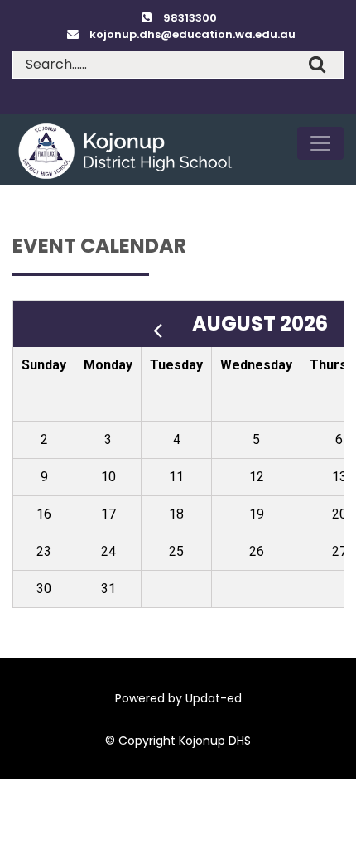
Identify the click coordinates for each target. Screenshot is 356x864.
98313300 (190, 18)
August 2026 (262, 323)
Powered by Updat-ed (178, 698)
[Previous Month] (163, 323)
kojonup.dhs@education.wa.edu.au (192, 34)
